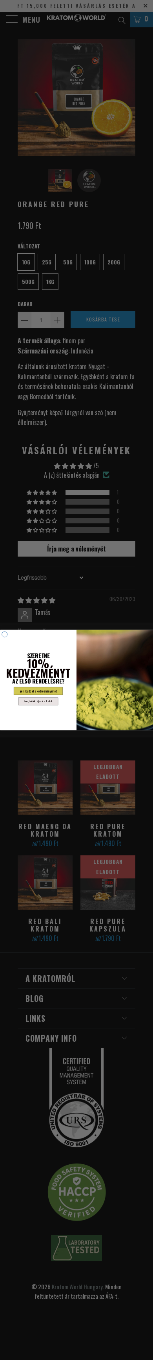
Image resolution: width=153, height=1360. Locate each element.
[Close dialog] (4, 634)
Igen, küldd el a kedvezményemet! (38, 691)
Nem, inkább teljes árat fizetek (38, 701)
